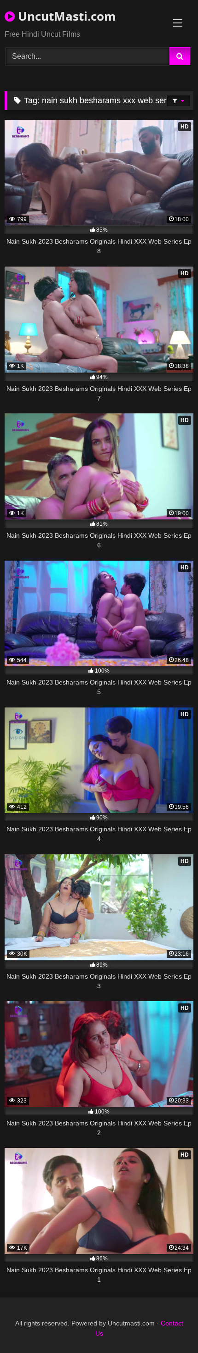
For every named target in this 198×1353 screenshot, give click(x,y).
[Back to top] (169, 1326)
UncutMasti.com (65, 16)
